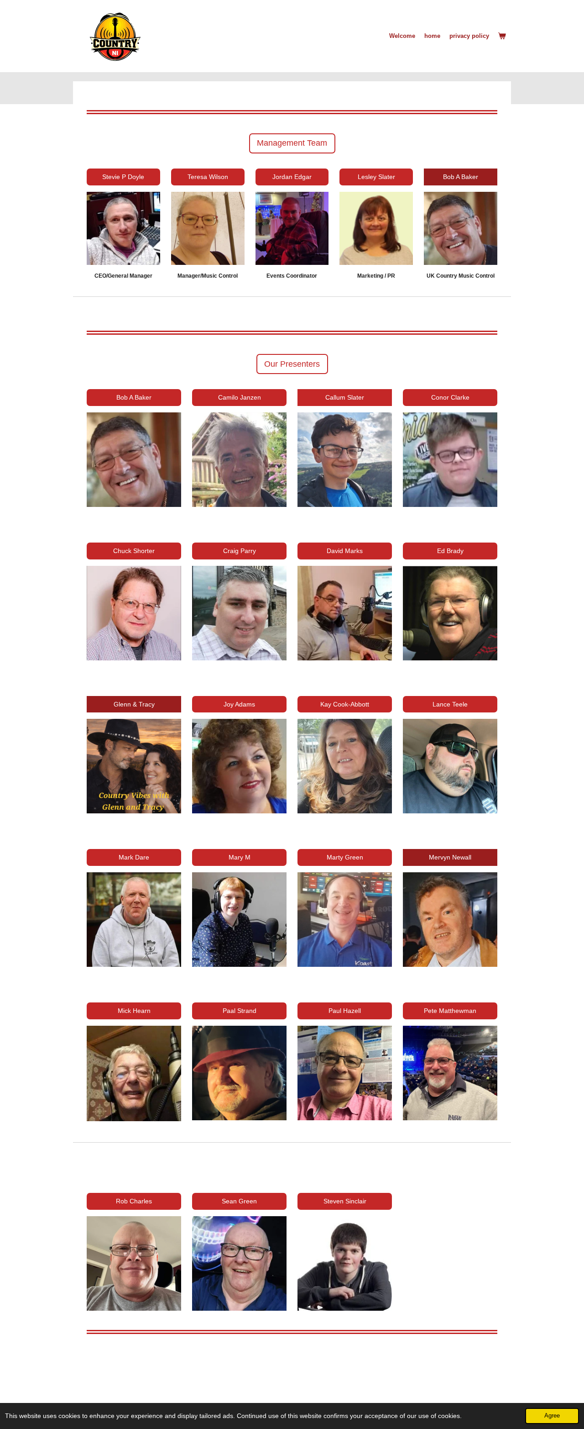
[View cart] (502, 36)
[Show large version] (450, 459)
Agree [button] (552, 1416)
